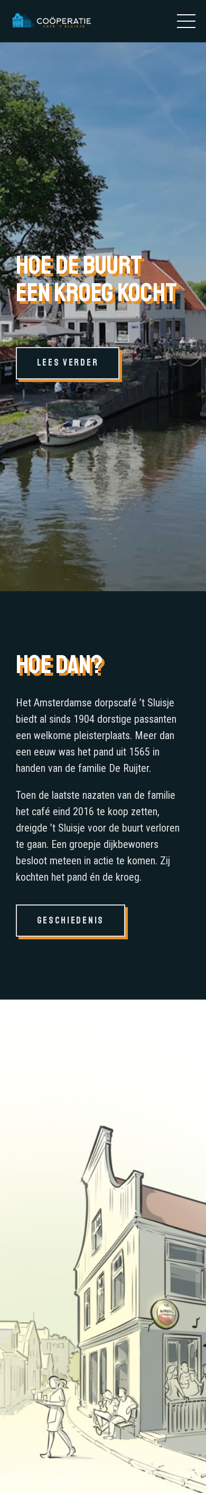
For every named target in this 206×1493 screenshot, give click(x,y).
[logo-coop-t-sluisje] (51, 21)
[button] (186, 21)
